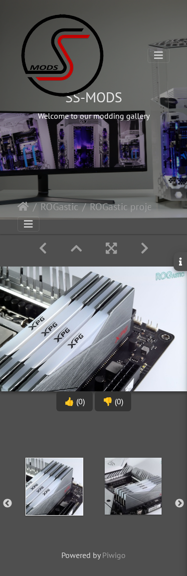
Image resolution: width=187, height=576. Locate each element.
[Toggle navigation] (159, 55)
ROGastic (59, 206)
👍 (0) (74, 401)
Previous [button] (7, 504)
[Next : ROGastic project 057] (145, 248)
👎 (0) (113, 401)
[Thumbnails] (76, 248)
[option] (54, 501)
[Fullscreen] (111, 248)
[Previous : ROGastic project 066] (43, 248)
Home (23, 206)
